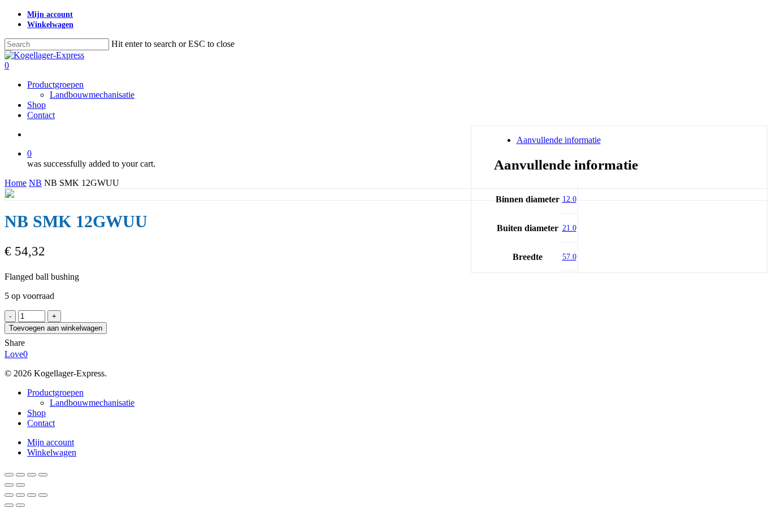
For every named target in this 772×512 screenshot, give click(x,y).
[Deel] (31, 474)
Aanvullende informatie (559, 140)
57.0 (569, 257)
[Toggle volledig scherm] (20, 474)
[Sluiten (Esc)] (42, 474)
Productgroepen (55, 392)
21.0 (569, 228)
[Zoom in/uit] (9, 474)
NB (35, 183)
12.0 (569, 199)
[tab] (631, 140)
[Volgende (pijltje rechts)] (20, 485)
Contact (41, 423)
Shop (36, 413)
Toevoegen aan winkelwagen (55, 328)
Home (16, 183)
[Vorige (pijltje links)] (9, 485)
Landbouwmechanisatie (92, 402)
